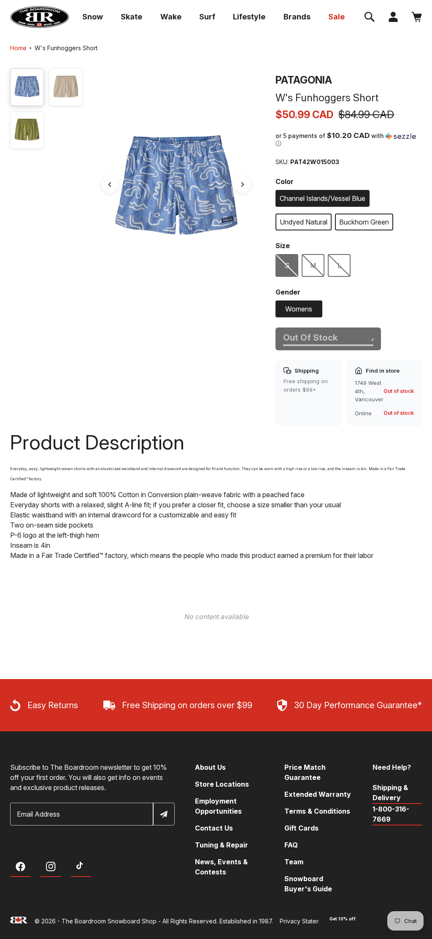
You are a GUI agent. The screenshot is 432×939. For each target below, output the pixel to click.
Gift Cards (301, 828)
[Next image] (242, 184)
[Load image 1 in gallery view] (27, 87)
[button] (369, 17)
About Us (210, 767)
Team (293, 862)
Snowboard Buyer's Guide (308, 883)
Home (18, 47)
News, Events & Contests (221, 867)
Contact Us (214, 828)
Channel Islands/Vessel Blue (322, 198)
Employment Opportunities (218, 806)
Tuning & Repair (221, 845)
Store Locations (222, 784)
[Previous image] (109, 184)
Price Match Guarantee (305, 772)
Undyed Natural (303, 222)
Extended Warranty (317, 794)
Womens (298, 309)
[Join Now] (163, 814)
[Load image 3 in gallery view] (27, 130)
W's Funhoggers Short (66, 47)
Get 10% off (342, 918)
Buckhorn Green (364, 222)
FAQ (291, 845)
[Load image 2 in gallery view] (66, 87)
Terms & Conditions (317, 811)
